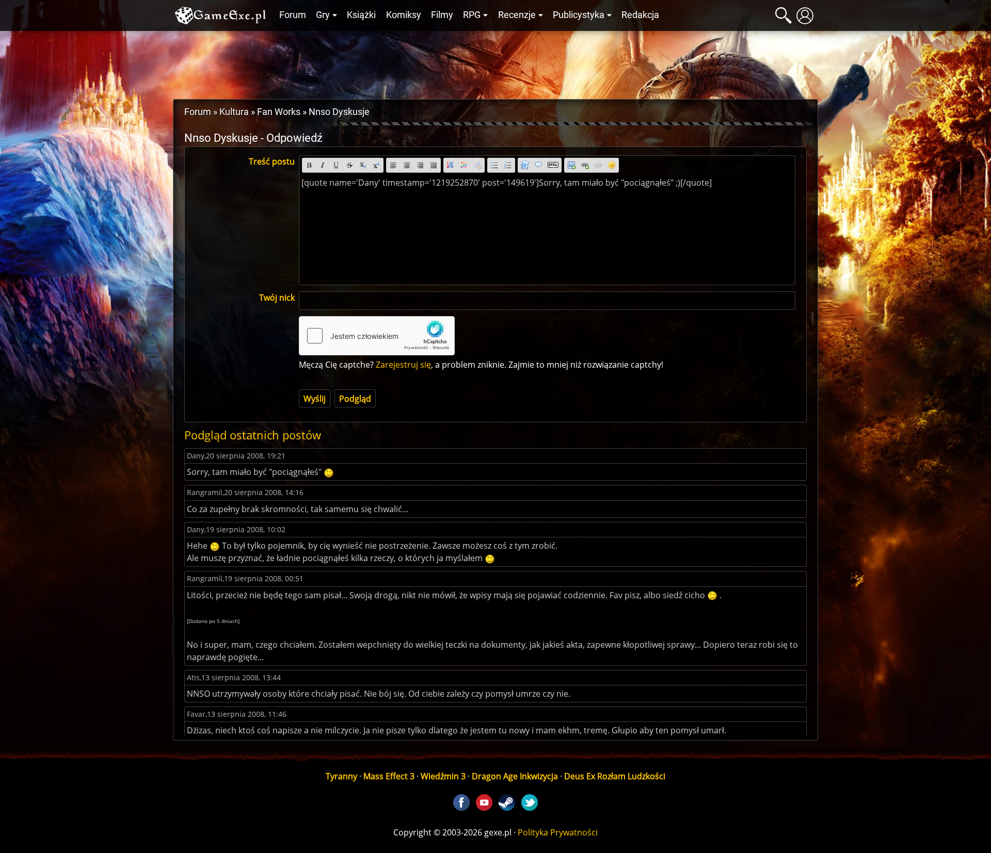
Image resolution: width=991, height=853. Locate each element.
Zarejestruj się (403, 364)
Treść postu (272, 161)
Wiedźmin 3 (443, 776)
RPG (472, 15)
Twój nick (277, 297)
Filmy (442, 15)
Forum (292, 15)
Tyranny (341, 776)
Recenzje (517, 15)
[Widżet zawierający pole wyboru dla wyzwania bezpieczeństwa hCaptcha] (377, 335)
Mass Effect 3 (388, 776)
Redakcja (640, 15)
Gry (323, 15)
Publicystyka (578, 15)
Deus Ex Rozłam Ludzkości (614, 776)
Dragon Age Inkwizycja (515, 776)
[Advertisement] (495, 62)
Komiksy (403, 15)
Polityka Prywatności (558, 832)
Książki (361, 15)
